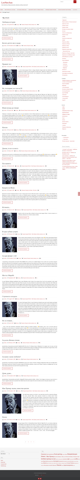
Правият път (6, 64)
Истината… (6, 207)
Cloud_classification (50, 454)
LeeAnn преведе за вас (32, 24)
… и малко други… (65, 137)
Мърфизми (65, 67)
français (26, 24)
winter (42, 461)
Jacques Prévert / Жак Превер (31, 66)
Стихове (68, 463)
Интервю (71, 461)
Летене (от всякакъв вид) (67, 32)
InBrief (63, 108)
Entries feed (3, 462)
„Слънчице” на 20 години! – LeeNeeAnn (69, 149)
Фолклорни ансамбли (48, 465)
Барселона (45, 461)
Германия (61, 461)
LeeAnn (5, 24)
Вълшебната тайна (65, 154)
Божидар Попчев (50, 461)
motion (62, 459)
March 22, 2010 (11, 209)
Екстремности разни (66, 461)
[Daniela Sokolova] (79, 193)
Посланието (6, 164)
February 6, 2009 (12, 342)
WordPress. (43, 475)
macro (57, 459)
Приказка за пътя (65, 47)
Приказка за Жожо (65, 41)
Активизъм (65, 64)
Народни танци (65, 34)
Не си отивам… (7, 321)
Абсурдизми (65, 62)
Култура (17, 24)
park (71, 459)
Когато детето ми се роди (11, 43)
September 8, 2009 (12, 277)
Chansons (23, 24)
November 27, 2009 (12, 258)
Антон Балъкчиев (65, 87)
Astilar (63, 107)
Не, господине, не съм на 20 (12, 88)
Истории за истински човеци (67, 29)
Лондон (53, 463)
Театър (72, 463)
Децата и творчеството (67, 150)
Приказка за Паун (65, 45)
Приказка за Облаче (66, 43)
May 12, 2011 (11, 150)
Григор (63, 119)
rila (74, 459)
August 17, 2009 (12, 298)
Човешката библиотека (66, 127)
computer (63, 454)
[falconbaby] (79, 195)
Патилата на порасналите (67, 38)
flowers (66, 454)
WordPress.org (3, 465)
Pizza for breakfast (65, 83)
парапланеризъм (68, 465)
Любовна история (8, 22)
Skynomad (64, 85)
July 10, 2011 (11, 110)
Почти (4, 417)
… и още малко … (65, 139)
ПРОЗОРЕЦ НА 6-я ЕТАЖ (67, 56)
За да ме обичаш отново (11, 340)
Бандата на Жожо (8, 188)
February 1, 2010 (12, 234)
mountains (65, 459)
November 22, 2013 (12, 45)
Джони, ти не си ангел (10, 148)
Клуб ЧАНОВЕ (65, 92)
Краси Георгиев (49, 463)
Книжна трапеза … (65, 121)
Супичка (64, 125)
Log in (2, 460)
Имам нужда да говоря (10, 108)
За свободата (65, 65)
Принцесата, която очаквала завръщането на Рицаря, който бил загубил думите (69, 163)
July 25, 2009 (11, 323)
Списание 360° (65, 98)
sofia (76, 459)
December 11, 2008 (12, 359)
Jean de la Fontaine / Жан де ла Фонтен (61, 456)
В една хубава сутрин (10, 232)
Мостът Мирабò (8, 275)
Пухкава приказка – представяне (68, 141)
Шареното (64, 128)
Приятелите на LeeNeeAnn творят (68, 54)
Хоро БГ (63, 100)
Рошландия (64, 123)
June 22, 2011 (11, 129)
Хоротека (54, 465)
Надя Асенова (56, 463)
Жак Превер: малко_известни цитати (15, 388)
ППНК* (63, 40)
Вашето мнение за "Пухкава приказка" (69, 21)
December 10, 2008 (12, 375)
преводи (31, 45)
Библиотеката (64, 116)
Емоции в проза (65, 25)
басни (62, 465)
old (70, 459)
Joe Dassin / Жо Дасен (33, 190)
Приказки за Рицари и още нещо (68, 53)
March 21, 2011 (11, 166)
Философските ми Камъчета (67, 73)
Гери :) (63, 118)
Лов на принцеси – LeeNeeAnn (68, 155)
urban (79, 459)
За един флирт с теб (9, 256)
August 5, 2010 (11, 190)
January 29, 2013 (12, 66)
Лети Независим (65, 96)
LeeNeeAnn (6, 2)
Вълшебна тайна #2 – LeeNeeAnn (68, 152)
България (56, 461)
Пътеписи (64, 58)
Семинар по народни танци (62, 463)
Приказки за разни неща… (67, 49)
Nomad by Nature (65, 112)
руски (74, 465)
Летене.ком (64, 94)
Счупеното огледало (9, 296)
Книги (44, 463)
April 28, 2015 (11, 24)
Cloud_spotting (58, 454)
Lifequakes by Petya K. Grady (67, 110)
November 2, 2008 (12, 390)
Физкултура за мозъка (66, 71)
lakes (78, 456)
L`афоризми (19, 209)
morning (59, 459)
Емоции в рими (65, 27)
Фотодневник (64, 75)
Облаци (63, 36)
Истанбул (75, 461)
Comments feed (3, 464)
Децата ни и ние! (65, 23)
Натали (4, 127)
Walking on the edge (65, 114)
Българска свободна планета (67, 89)
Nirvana (40, 475)
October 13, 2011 (12, 90)
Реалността (64, 69)
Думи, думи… (7, 373)
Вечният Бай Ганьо (66, 51)
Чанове (59, 465)
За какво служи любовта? (11, 357)
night (68, 459)
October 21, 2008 (12, 419)
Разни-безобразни (65, 60)
